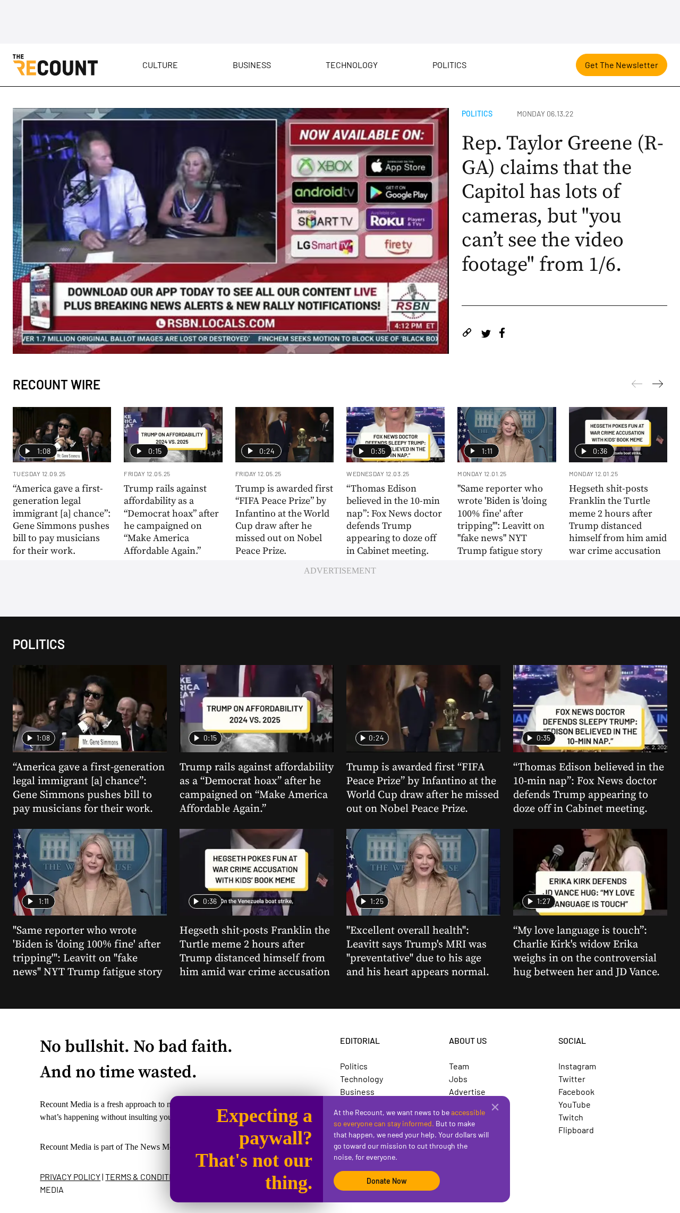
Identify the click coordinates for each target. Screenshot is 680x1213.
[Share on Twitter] (486, 334)
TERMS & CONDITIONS (146, 1177)
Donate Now (387, 1180)
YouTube (574, 1104)
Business (252, 65)
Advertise (467, 1091)
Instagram (577, 1066)
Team (459, 1066)
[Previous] (657, 385)
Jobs (458, 1079)
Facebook (576, 1091)
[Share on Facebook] (502, 334)
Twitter (571, 1079)
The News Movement (161, 1146)
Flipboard (576, 1130)
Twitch (570, 1117)
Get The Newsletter (621, 65)
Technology (352, 65)
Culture (160, 65)
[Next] (637, 385)
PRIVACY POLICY (70, 1177)
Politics (449, 65)
